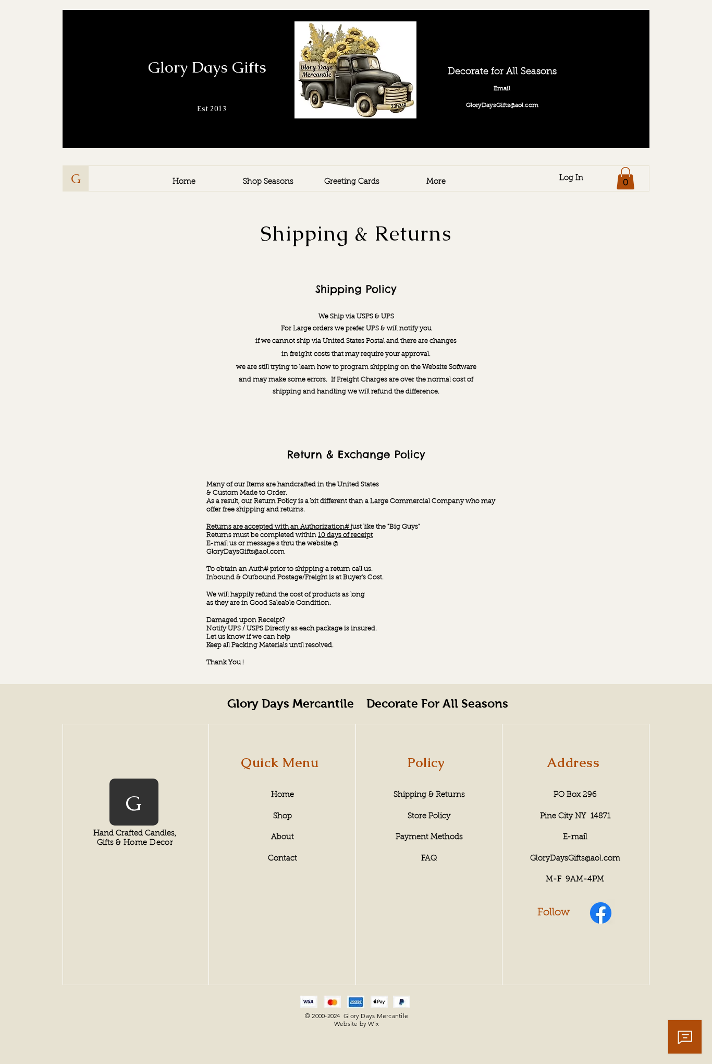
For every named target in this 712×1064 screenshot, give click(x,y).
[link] (625, 178)
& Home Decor (144, 843)
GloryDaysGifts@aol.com (245, 551)
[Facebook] (600, 913)
